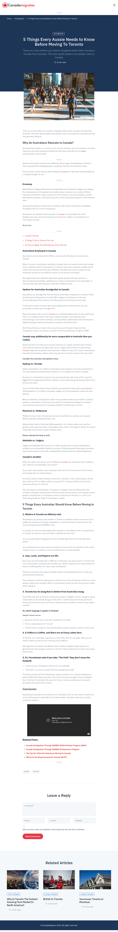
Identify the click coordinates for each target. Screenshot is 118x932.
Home (9, 18)
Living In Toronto (32, 236)
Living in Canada (50, 894)
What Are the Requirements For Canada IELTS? (46, 757)
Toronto (89, 388)
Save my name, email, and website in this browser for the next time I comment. (54, 829)
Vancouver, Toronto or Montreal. (91, 900)
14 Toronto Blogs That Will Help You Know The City (46, 245)
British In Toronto (53, 899)
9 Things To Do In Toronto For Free (39, 240)
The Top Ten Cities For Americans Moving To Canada (48, 753)
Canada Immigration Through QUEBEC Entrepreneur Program (52, 749)
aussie (26, 771)
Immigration (19, 18)
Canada (63, 171)
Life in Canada (13, 894)
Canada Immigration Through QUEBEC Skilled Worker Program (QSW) (56, 745)
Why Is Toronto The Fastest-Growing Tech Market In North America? (22, 902)
